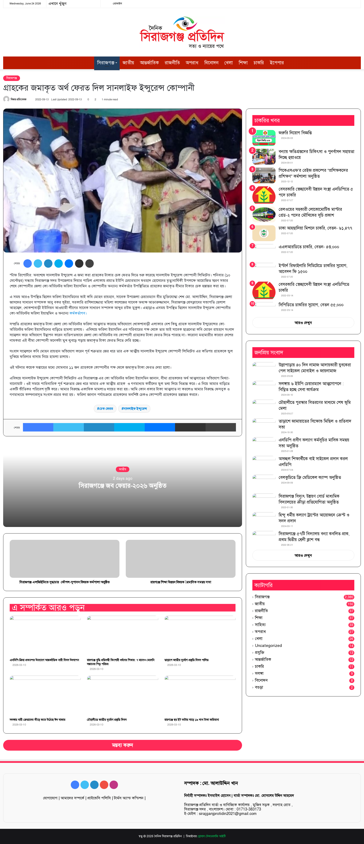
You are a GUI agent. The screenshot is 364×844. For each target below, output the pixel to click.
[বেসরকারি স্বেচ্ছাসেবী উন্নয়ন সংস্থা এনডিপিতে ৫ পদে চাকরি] (264, 195)
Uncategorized (268, 645)
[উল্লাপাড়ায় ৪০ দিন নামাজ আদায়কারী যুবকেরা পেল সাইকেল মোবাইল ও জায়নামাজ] (264, 370)
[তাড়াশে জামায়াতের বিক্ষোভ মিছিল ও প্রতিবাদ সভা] (264, 426)
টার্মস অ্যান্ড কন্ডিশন (128, 798)
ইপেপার (277, 63)
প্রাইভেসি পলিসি (99, 798)
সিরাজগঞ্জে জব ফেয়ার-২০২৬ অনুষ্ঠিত (122, 485)
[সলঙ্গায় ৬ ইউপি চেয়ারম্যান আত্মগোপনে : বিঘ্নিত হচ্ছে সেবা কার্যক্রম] (264, 389)
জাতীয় (128, 63)
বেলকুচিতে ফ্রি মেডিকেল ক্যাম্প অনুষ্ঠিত (310, 477)
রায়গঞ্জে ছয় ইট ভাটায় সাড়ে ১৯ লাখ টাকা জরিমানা (192, 720)
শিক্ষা (243, 63)
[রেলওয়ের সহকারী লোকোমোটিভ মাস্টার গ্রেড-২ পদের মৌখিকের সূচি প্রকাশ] (264, 214)
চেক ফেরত (106, 409)
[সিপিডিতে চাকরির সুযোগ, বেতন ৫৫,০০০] (264, 308)
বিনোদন (211, 63)
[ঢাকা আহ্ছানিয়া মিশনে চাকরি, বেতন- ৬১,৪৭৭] (264, 233)
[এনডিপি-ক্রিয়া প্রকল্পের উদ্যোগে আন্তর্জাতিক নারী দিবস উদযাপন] (45, 636)
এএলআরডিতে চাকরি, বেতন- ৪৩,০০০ (309, 247)
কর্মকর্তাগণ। (78, 313)
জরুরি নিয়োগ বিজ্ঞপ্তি (295, 133)
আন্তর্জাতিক (149, 63)
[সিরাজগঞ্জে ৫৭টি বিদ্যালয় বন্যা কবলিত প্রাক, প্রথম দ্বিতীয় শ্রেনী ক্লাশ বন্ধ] (264, 538)
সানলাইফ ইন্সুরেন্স (135, 409)
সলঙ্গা (259, 673)
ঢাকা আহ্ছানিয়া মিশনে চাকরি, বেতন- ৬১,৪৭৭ (315, 228)
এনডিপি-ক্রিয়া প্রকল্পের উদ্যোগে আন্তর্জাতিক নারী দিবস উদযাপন (44, 660)
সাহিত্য (260, 624)
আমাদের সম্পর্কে (72, 798)
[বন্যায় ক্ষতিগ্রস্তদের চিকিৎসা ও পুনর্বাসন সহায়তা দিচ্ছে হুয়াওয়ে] (264, 157)
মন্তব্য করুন (122, 745)
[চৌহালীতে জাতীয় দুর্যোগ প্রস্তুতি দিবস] (122, 696)
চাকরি (259, 63)
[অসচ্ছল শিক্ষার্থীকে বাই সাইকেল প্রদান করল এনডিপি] (264, 464)
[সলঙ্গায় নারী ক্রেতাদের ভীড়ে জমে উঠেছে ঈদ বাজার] (45, 696)
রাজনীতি (172, 63)
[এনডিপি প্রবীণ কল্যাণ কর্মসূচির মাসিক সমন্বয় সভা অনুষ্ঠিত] (264, 445)
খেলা (228, 63)
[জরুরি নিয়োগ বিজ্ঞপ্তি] (264, 138)
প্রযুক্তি (259, 652)
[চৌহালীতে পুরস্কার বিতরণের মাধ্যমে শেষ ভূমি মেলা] (264, 407)
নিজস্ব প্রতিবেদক (18, 99)
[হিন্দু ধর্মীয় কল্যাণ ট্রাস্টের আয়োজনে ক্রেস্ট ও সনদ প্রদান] (264, 520)
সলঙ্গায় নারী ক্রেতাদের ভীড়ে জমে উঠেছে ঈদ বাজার (37, 720)
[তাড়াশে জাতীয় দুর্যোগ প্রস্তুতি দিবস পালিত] (200, 636)
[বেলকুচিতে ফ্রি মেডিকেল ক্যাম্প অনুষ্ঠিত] (264, 483)
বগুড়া (259, 687)
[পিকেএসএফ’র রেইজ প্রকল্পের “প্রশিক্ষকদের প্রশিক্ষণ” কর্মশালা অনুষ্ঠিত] (264, 175)
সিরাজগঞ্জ (105, 63)
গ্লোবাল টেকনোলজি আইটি (212, 836)
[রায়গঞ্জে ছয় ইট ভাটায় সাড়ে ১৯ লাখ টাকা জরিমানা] (200, 696)
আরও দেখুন (303, 322)
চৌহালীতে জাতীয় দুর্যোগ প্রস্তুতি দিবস (107, 720)
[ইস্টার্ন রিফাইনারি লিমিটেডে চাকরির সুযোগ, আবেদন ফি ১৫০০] (264, 271)
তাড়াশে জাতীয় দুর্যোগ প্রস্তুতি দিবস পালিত (187, 660)
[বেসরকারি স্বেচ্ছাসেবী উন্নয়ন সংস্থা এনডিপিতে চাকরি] (264, 290)
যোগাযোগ (50, 798)
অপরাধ (192, 63)
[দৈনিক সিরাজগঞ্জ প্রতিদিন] (182, 32)
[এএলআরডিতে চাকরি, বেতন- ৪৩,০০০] (264, 252)
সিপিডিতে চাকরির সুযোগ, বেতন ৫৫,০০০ (311, 305)
